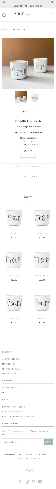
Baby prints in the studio (14, 407)
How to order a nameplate (14, 412)
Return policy (8, 364)
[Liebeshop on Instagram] (27, 482)
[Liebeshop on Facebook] (20, 482)
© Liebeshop (11, 455)
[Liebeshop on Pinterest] (34, 482)
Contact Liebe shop (11, 359)
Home (4, 29)
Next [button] (48, 63)
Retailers (6, 393)
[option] (28, 63)
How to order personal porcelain (18, 417)
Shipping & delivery (11, 369)
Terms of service (10, 374)
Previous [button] (7, 63)
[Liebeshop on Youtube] (40, 482)
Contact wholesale (11, 388)
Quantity (28, 151)
